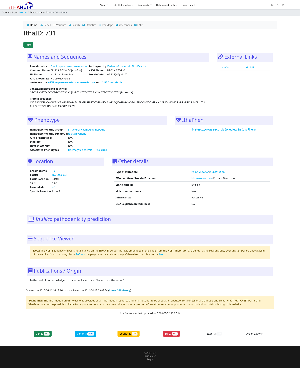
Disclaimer (150, 355)
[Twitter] (278, 5)
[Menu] (289, 5)
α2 (53, 187)
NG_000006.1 (59, 175)
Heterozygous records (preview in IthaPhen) (224, 129)
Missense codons (201, 178)
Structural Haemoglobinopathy (86, 129)
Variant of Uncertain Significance (126, 66)
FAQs (140, 25)
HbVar (225, 67)
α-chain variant (77, 133)
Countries (128, 333)
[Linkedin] (283, 5)
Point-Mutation (200, 172)
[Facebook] (272, 5)
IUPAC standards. (112, 82)
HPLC (171, 333)
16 (53, 171)
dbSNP (250, 67)
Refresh (80, 254)
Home (33, 25)
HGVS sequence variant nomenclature (71, 82)
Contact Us (150, 352)
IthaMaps (107, 25)
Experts (214, 333)
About (102, 5)
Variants (61, 25)
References (125, 25)
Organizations (257, 333)
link (161, 254)
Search (75, 25)
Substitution (217, 172)
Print (28, 45)
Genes (47, 25)
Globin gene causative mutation (69, 66)
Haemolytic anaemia (80, 150)
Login (150, 359)
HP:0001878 (101, 150)
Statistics (90, 25)
